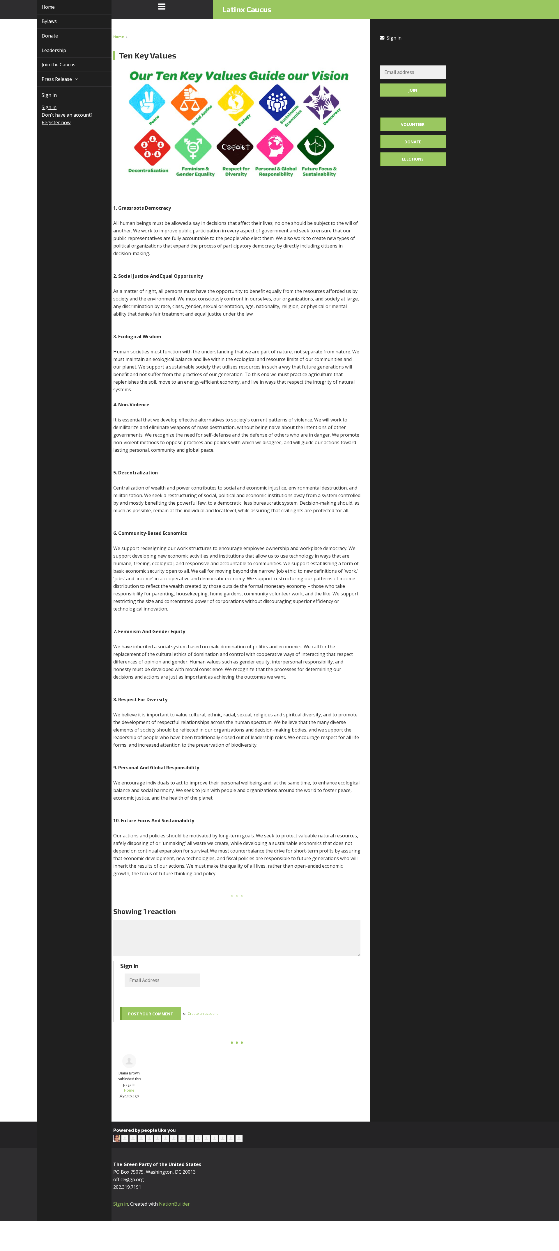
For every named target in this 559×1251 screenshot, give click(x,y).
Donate (43, 36)
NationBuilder (174, 1204)
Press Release (50, 79)
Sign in (42, 107)
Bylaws (42, 21)
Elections (413, 159)
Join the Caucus (52, 64)
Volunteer (412, 124)
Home (41, 7)
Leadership (47, 50)
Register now (49, 122)
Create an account (203, 1013)
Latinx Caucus (247, 9)
